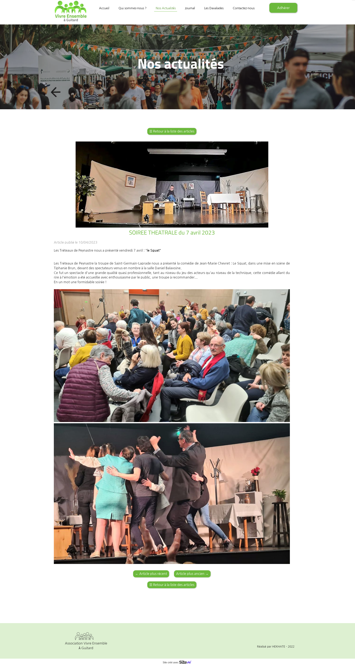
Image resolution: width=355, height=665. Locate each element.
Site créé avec (171, 662)
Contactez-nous (244, 8)
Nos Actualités (166, 8)
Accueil (104, 8)
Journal (190, 8)
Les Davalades (214, 8)
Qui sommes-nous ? (132, 8)
